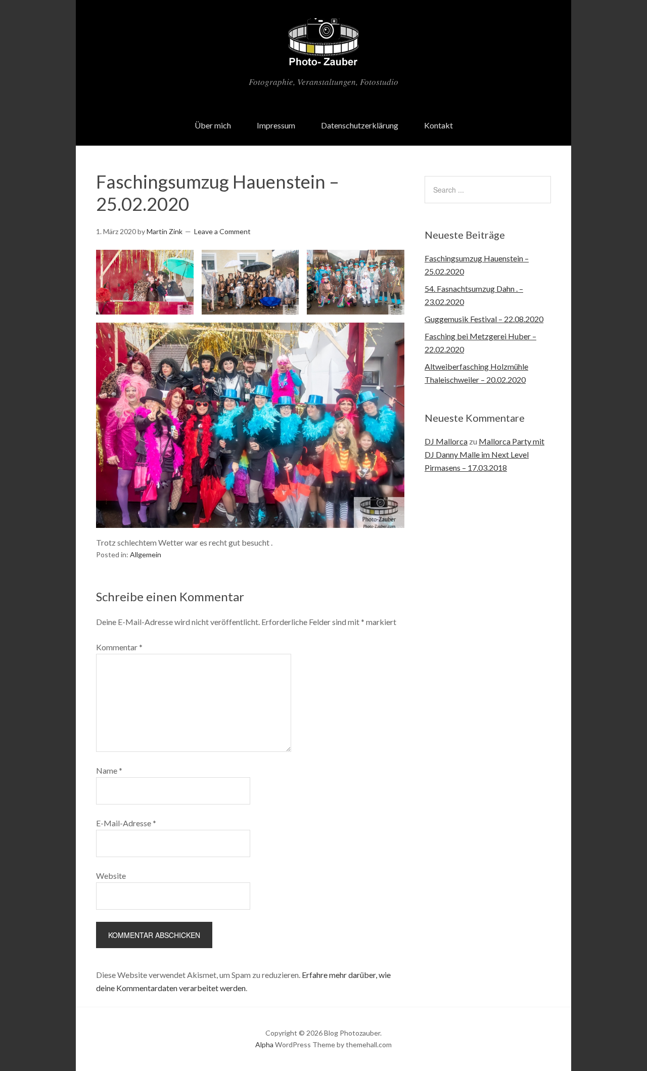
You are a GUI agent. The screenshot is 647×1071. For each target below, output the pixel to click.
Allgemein (145, 554)
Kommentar (119, 647)
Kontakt (438, 125)
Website (111, 875)
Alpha (264, 1044)
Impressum (276, 125)
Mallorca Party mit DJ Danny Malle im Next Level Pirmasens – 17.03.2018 (484, 454)
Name (109, 770)
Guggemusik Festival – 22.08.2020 (484, 319)
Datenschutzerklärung (359, 125)
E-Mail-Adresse (126, 823)
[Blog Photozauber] (323, 60)
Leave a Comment (222, 231)
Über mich (213, 125)
